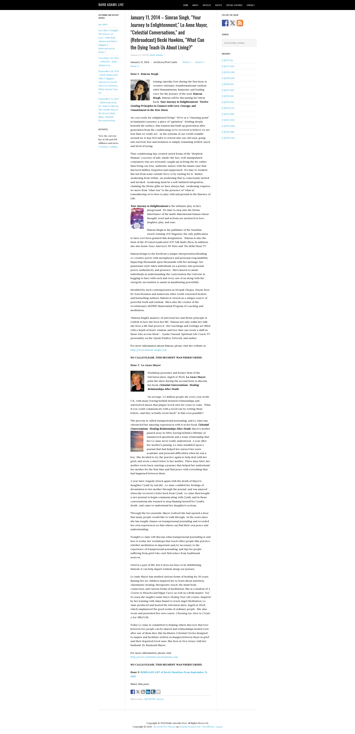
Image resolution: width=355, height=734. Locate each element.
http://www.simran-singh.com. (148, 349)
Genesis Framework (190, 726)
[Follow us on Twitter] (232, 23)
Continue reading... (108, 146)
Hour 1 (186, 62)
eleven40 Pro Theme (164, 726)
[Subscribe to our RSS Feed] (240, 23)
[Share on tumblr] (153, 692)
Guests (160, 699)
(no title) (102, 24)
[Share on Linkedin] (148, 692)
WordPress (208, 726)
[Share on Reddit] (143, 692)
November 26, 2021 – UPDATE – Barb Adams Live (108, 62)
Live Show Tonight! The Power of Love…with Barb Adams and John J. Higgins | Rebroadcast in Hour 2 (108, 41)
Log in (219, 726)
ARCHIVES (149, 699)
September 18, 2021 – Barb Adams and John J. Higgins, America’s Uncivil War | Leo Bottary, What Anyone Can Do (108, 82)
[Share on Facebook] (132, 692)
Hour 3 (134, 66)
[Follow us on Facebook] (225, 23)
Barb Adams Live (111, 4)
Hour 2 (199, 62)
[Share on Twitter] (138, 692)
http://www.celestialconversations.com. (154, 657)
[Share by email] (158, 692)
